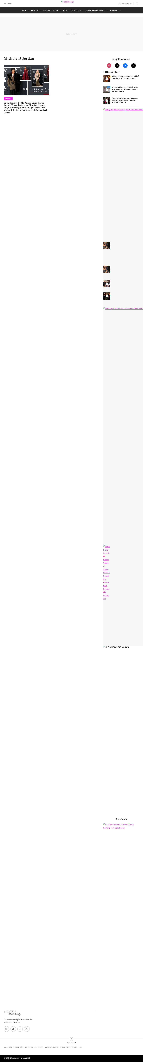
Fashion (34, 10)
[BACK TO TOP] (71, 1039)
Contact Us (115, 10)
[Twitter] (133, 65)
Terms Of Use (77, 1047)
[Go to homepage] (13, 1013)
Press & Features (51, 1047)
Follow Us (125, 3)
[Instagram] (109, 65)
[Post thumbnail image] (26, 80)
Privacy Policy (65, 1047)
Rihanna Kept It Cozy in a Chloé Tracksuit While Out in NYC (125, 77)
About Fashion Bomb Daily (13, 1047)
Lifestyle (76, 10)
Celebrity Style (50, 10)
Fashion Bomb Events (95, 10)
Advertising (29, 1047)
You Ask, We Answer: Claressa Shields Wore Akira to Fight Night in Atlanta (125, 100)
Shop (24, 10)
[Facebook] (125, 65)
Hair (65, 10)
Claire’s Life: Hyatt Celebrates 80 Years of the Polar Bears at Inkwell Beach (125, 89)
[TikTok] (117, 65)
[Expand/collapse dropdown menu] (28, 10)
